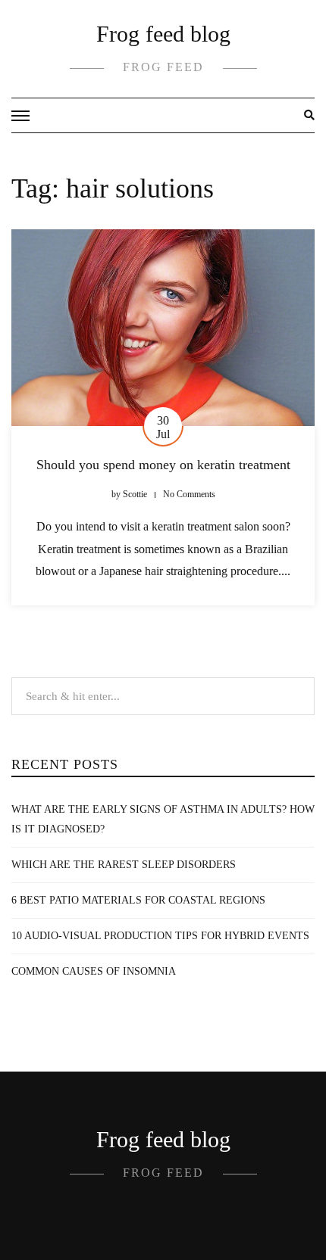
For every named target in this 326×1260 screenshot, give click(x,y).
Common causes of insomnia (93, 971)
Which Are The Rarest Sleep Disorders (123, 864)
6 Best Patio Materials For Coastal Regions (138, 900)
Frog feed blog (163, 33)
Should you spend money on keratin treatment (163, 464)
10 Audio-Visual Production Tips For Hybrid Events (160, 935)
